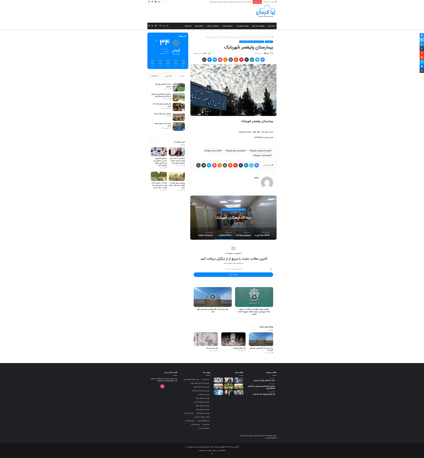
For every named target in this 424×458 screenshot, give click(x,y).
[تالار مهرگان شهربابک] (233, 339)
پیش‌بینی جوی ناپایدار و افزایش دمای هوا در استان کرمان (177, 185)
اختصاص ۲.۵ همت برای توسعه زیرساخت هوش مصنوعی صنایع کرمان (177, 160)
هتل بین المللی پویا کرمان (201, 417)
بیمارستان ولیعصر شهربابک (259, 150)
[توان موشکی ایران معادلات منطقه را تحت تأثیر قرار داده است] (238, 380)
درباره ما (214, 450)
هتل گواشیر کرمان (204, 428)
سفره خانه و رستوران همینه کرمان (162, 124)
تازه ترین (169, 76)
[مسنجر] (209, 59)
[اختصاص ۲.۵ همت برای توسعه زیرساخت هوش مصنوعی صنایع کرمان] (177, 151)
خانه (270, 37)
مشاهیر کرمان (199, 26)
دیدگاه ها (154, 76)
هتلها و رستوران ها (242, 26)
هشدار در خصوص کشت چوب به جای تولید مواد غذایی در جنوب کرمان (159, 185)
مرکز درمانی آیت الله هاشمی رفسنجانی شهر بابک (261, 349)
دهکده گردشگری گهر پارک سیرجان (163, 85)
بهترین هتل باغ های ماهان (201, 387)
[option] (233, 218)
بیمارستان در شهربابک (261, 155)
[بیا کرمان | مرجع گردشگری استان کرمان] (266, 11)
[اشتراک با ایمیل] (204, 165)
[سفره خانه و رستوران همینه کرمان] (179, 126)
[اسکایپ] (215, 59)
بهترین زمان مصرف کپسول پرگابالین (166, 379)
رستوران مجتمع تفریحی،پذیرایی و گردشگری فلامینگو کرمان (161, 95)
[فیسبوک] (262, 59)
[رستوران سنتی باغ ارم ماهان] (179, 117)
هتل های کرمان (190, 421)
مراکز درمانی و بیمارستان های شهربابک (235, 37)
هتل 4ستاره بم (189, 413)
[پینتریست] (241, 59)
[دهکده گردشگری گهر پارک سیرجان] (179, 87)
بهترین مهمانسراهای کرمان (191, 379)
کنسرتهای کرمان (228, 26)
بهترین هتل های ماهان (202, 406)
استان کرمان (205, 379)
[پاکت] (220, 59)
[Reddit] (236, 59)
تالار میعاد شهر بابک (212, 348)
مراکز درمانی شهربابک (212, 150)
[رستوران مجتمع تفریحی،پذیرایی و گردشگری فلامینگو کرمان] (179, 97)
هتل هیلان (206, 424)
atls (172, 381)
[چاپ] (204, 59)
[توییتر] (257, 59)
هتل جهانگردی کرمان (203, 421)
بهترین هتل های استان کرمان (200, 391)
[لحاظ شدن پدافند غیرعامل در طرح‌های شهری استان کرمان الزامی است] (228, 392)
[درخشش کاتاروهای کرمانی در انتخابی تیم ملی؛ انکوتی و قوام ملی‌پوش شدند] (159, 151)
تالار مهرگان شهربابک (239, 348)
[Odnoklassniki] (225, 59)
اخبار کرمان (188, 26)
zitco (267, 53)
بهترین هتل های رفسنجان (201, 402)
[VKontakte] (231, 59)
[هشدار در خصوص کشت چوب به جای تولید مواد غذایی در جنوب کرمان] (159, 176)
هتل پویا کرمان (195, 424)
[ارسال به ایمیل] (265, 53)
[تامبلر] (246, 59)
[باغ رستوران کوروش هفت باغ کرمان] (179, 107)
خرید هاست (202, 450)
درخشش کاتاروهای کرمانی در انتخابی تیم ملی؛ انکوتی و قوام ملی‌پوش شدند (229, 2)
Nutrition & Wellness (164, 381)
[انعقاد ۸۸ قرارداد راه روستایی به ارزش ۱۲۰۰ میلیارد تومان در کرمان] (218, 386)
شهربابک (251, 37)
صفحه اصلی (271, 26)
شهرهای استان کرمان (258, 26)
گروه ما (209, 450)
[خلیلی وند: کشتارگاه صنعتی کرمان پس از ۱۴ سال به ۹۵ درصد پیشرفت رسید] (238, 392)
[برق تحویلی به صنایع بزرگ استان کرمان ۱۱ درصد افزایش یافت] (218, 392)
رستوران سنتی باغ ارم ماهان (162, 113)
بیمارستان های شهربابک (235, 150)
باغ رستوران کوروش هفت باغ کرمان (162, 105)
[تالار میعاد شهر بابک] (206, 339)
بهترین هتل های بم (203, 394)
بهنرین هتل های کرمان (202, 413)
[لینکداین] (252, 59)
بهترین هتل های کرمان (202, 409)
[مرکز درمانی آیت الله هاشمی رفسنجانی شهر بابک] (261, 339)
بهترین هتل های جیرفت (202, 398)
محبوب (182, 76)
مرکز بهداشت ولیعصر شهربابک (233, 217)
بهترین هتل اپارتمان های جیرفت (200, 383)
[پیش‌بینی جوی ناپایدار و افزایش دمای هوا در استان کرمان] (177, 176)
